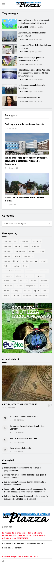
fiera (25, 266)
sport (36, 291)
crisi (42, 251)
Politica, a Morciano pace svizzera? (24, 438)
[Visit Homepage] (29, 4)
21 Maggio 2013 (36, 52)
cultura (17, 256)
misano (23, 281)
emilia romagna (30, 261)
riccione (44, 286)
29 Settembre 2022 (37, 80)
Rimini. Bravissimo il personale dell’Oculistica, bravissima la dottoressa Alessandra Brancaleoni (26, 161)
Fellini (6, 266)
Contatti (18, 548)
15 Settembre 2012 (37, 92)
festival (16, 266)
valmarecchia (41, 296)
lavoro (6, 281)
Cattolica (35, 246)
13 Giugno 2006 (11, 128)
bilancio (7, 246)
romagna (17, 291)
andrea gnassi (10, 241)
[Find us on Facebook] (3, 562)
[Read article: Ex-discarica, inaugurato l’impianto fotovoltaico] (9, 89)
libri (14, 281)
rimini (6, 291)
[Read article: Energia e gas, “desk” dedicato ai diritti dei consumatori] (9, 49)
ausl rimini (25, 241)
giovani (19, 276)
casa (26, 246)
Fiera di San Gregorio (13, 271)
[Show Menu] (3, 4)
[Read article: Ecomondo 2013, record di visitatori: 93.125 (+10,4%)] (9, 36)
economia (28, 256)
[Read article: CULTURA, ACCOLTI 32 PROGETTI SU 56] (27, 383)
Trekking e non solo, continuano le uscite (24, 124)
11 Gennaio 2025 (12, 168)
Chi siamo (6, 544)
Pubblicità (7, 548)
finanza (29, 271)
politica (19, 286)
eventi (43, 261)
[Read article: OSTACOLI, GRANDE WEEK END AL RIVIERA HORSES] (27, 184)
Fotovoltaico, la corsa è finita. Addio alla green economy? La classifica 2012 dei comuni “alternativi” (34, 73)
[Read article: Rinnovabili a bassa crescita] (9, 101)
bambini (37, 241)
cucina (7, 256)
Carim (17, 246)
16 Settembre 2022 (37, 27)
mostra (34, 281)
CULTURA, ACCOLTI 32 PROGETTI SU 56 (19, 404)
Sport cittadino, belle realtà (20, 448)
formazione (42, 271)
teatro (6, 296)
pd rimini (8, 286)
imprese (39, 276)
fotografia (8, 276)
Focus (10, 152)
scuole (27, 291)
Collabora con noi (35, 544)
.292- (10, 527)
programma (31, 286)
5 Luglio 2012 (11, 205)
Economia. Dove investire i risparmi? (24, 416)
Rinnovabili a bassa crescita (29, 97)
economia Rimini (11, 261)
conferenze (20, 251)
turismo (16, 296)
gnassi (29, 276)
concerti (7, 251)
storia (45, 291)
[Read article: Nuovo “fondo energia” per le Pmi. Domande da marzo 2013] (9, 61)
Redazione (24, 27)
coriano (32, 251)
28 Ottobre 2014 (36, 39)
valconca (27, 296)
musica (43, 281)
